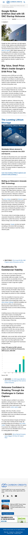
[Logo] (14, 2)
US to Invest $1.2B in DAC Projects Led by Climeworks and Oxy (15, 261)
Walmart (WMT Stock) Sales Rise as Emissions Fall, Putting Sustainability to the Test (18, 506)
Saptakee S (5, 22)
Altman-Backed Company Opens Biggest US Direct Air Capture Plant (15, 435)
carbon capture (14, 407)
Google (12, 224)
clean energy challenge (7, 302)
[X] (12, 496)
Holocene (20, 199)
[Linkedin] (8, 496)
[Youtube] (16, 496)
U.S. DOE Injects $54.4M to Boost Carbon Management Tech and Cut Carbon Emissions (15, 380)
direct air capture (6, 50)
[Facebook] (4, 496)
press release (7, 199)
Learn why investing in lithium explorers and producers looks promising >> (14, 173)
